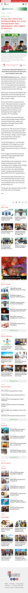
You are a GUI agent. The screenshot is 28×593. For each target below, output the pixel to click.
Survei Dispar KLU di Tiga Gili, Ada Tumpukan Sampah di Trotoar (17, 437)
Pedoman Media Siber (17, 585)
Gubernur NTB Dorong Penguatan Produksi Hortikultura (12, 399)
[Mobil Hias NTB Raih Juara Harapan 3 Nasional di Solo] (7, 552)
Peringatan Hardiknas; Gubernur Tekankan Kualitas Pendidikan (17, 296)
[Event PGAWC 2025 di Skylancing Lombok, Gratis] (7, 355)
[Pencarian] (26, 4)
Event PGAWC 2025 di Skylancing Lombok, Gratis (6, 361)
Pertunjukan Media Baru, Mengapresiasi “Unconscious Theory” (17, 317)
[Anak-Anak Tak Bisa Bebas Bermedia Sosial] (5, 509)
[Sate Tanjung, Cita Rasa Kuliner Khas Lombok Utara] (5, 444)
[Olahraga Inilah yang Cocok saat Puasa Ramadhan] (7, 342)
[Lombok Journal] (6, 4)
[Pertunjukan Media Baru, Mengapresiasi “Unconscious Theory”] (5, 318)
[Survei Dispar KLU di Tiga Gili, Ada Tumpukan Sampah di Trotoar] (5, 437)
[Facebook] (11, 579)
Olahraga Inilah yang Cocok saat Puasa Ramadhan (6, 348)
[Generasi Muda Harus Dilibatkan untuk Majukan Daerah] (21, 523)
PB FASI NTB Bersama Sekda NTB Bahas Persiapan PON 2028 (6, 374)
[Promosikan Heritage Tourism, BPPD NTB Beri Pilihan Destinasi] (4, 452)
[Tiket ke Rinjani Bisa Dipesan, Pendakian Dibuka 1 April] (5, 430)
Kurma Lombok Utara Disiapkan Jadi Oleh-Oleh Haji (13, 410)
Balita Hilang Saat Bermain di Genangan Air (17, 480)
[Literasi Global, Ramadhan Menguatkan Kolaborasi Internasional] (5, 474)
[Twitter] (14, 579)
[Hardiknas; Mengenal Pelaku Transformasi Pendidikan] (21, 212)
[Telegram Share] (22, 202)
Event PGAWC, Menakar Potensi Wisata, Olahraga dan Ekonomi (20, 348)
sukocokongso (7, 31)
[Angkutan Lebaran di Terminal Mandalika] (21, 241)
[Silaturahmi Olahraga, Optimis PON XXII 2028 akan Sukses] (21, 368)
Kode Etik (12, 583)
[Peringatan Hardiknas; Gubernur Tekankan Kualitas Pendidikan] (5, 296)
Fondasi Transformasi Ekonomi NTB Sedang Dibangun (12, 405)
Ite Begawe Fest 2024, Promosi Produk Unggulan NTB (6, 544)
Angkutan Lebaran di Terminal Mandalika (20, 246)
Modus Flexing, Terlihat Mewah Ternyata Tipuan (18, 494)
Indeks (6, 583)
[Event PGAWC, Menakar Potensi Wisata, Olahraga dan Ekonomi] (21, 342)
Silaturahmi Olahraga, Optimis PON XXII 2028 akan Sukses (21, 374)
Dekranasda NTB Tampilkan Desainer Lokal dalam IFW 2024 (20, 558)
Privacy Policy (19, 583)
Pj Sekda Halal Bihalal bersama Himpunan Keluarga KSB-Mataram (20, 544)
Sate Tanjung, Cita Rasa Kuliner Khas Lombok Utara (18, 444)
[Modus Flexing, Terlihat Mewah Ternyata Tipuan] (5, 495)
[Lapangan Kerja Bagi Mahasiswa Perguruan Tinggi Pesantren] (7, 212)
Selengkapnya (13, 330)
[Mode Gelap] (23, 4)
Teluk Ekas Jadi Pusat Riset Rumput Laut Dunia (13, 415)
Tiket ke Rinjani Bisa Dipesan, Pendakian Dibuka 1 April (17, 430)
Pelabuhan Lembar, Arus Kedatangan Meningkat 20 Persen (6, 247)
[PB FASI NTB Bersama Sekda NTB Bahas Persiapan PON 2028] (7, 368)
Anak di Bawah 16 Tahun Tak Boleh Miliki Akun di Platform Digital (17, 487)
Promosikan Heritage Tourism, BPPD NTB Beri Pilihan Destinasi (18, 451)
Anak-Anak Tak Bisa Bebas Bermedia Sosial (17, 508)
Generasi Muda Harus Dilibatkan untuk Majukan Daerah (20, 530)
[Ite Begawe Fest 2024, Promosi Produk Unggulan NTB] (7, 538)
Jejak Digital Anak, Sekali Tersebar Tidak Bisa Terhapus (18, 501)
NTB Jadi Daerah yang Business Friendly (7, 232)
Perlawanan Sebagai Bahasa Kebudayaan (17, 324)
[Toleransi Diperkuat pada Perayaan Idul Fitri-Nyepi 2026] (21, 226)
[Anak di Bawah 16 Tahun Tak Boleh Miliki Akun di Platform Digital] (5, 488)
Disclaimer (7, 585)
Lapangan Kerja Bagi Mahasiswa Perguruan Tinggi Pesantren (7, 218)
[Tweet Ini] (16, 202)
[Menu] (2, 4)
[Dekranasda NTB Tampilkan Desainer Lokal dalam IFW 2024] (21, 552)
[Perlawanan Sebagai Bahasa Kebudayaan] (5, 325)
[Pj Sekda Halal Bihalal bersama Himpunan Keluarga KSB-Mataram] (21, 538)
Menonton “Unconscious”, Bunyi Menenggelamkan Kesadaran (18, 310)
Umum (8, 16)
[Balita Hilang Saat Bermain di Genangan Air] (5, 481)
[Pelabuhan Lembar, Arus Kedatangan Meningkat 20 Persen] (7, 241)
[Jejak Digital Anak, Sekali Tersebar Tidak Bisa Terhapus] (5, 502)
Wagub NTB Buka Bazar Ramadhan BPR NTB (13, 395)
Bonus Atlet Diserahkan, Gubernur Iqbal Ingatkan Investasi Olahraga (20, 361)
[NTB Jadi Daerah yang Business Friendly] (7, 226)
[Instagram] (17, 579)
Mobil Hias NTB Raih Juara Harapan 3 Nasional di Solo (6, 558)
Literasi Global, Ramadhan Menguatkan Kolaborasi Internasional (17, 473)
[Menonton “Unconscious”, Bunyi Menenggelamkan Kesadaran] (5, 311)
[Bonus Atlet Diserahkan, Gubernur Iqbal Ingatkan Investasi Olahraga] (21, 355)
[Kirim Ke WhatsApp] (25, 202)
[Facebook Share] (13, 202)
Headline (3, 16)
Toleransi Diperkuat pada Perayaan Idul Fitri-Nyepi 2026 (20, 233)
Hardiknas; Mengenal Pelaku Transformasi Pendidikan (20, 218)
